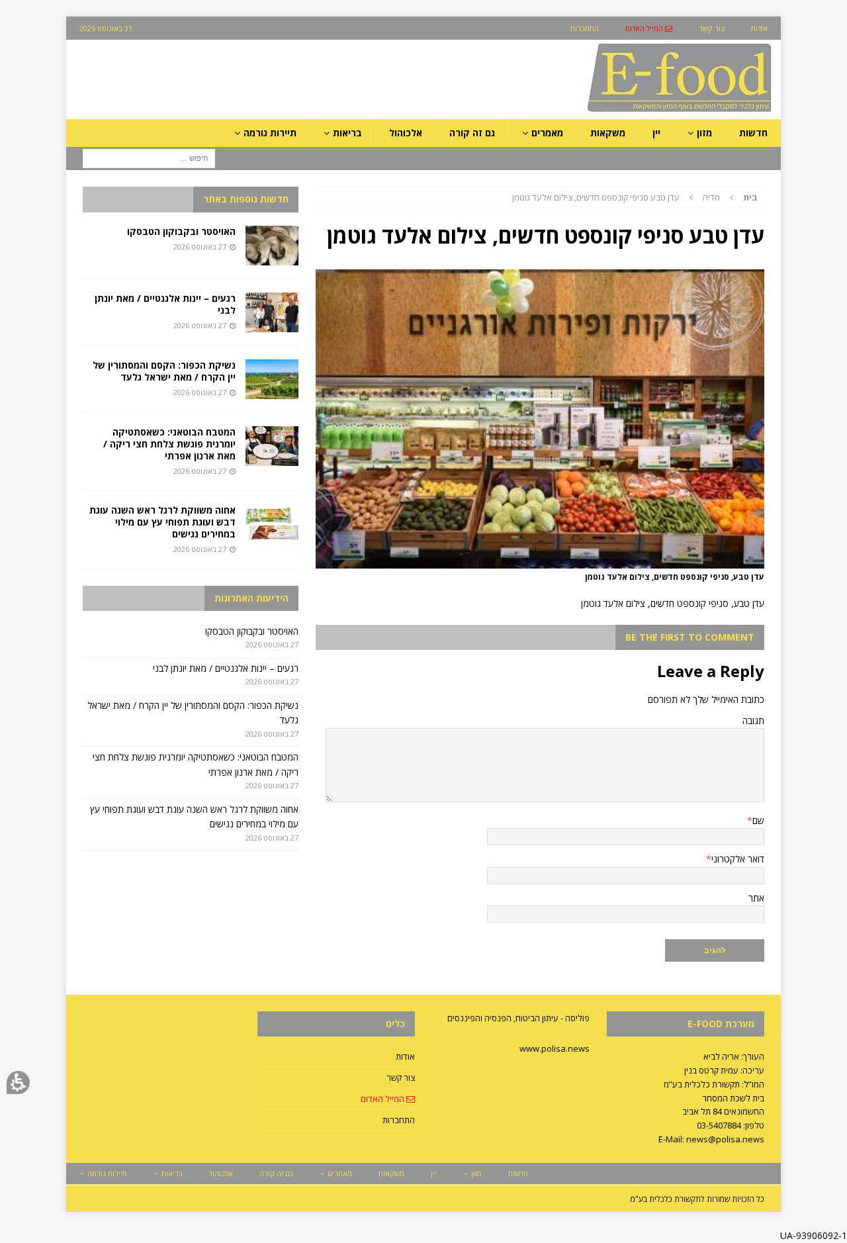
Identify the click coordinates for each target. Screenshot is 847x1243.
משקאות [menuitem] (607, 132)
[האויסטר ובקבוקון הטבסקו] (271, 245)
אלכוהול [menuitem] (405, 132)
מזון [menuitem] (704, 132)
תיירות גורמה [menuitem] (270, 132)
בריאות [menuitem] (347, 132)
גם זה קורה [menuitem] (472, 132)
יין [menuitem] (656, 132)
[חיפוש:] (149, 158)
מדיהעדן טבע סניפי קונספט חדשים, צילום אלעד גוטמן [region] (635, 197)
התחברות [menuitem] (584, 28)
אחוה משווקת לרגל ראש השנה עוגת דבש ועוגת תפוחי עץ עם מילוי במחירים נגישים (162, 522)
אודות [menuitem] (759, 28)
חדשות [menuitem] (753, 132)
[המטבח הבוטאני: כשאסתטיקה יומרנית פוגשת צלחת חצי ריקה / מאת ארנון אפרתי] (271, 446)
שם (758, 820)
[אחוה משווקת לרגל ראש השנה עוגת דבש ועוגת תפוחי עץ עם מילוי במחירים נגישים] (271, 524)
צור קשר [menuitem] (712, 28)
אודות (405, 1056)
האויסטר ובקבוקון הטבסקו (181, 231)
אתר (756, 898)
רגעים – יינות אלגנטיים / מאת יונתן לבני (165, 304)
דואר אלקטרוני (737, 858)
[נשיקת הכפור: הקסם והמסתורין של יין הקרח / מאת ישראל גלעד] (271, 379)
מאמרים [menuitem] (547, 132)
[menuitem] (649, 28)
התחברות (398, 1120)
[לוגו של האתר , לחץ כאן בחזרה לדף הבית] (609, 111)
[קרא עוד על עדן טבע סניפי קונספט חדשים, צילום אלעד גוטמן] (540, 561)
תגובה (753, 720)
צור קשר (400, 1077)
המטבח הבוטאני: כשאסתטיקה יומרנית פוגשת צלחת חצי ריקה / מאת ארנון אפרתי (169, 444)
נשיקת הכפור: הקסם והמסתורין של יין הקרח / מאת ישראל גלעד (164, 371)
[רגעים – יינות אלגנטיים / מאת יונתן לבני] (271, 312)
